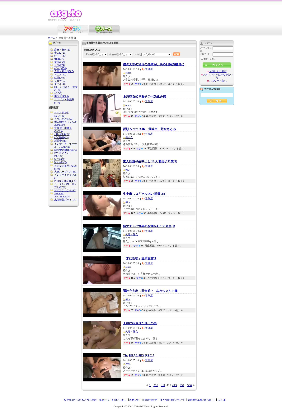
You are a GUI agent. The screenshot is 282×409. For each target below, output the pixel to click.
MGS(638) (59, 159)
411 (163, 385)
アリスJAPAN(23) (63, 118)
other (128, 72)
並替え (137, 54)
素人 (127, 169)
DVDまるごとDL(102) (61, 155)
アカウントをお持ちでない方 (218, 76)
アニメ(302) (60, 74)
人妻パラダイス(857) (65, 171)
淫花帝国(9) (60, 140)
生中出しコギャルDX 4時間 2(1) (144, 193)
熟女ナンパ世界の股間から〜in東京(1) (149, 226)
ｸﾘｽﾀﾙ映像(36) (62, 134)
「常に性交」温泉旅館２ (140, 258)
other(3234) (60, 68)
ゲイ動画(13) (61, 137)
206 (155, 385)
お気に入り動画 (218, 71)
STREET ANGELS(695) (61, 195)
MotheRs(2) (60, 162)
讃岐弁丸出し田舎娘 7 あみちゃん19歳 (150, 290)
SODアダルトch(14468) (61, 114)
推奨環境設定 (149, 399)
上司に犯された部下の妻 (140, 323)
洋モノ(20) (60, 55)
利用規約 (134, 399)
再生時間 (90, 54)
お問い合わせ (119, 399)
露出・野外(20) (62, 49)
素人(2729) (60, 52)
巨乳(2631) (60, 77)
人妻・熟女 (131, 234)
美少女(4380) (61, 96)
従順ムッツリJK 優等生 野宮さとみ (149, 129)
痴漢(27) (58, 58)
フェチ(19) (60, 80)
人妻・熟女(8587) (64, 71)
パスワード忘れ (218, 80)
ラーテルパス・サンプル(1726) (65, 186)
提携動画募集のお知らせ (201, 399)
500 (189, 385)
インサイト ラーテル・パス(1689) (65, 145)
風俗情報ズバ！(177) (65, 199)
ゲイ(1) (58, 93)
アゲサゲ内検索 (212, 89)
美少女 (129, 137)
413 (174, 385)
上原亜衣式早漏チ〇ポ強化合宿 (144, 96)
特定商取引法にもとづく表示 (80, 399)
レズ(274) (59, 65)
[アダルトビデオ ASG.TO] (66, 18)
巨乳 (127, 363)
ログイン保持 (209, 59)
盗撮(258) (59, 62)
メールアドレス (206, 49)
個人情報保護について (172, 399)
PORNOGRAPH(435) (65, 181)
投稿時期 (114, 54)
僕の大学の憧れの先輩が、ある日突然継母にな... (155, 64)
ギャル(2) (59, 83)
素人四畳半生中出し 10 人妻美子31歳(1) (150, 161)
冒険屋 (149, 69)
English (222, 399)
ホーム (51, 37)
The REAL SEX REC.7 (138, 355)
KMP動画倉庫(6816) (65, 149)
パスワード (205, 54)
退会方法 (104, 399)
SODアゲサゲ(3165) (65, 190)
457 (182, 385)
